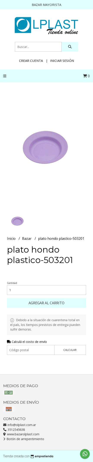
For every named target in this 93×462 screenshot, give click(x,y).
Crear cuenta (31, 60)
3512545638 (16, 429)
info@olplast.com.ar (21, 425)
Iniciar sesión (62, 60)
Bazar (27, 238)
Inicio (11, 238)
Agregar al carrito (46, 303)
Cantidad (12, 282)
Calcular (70, 350)
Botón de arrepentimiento (25, 439)
